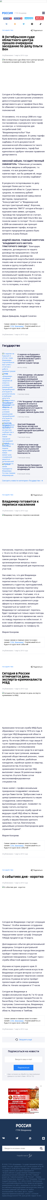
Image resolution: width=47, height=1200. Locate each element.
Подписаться (23, 1067)
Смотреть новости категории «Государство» (21, 480)
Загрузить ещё (25, 1039)
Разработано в (22, 1156)
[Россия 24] (18, 19)
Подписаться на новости (23, 1051)
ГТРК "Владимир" (17, 326)
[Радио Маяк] (39, 20)
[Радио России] (29, 19)
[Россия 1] (7, 19)
